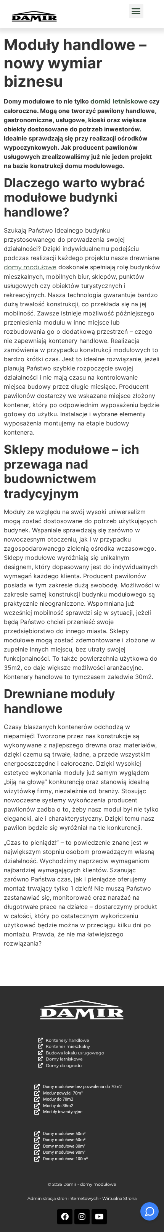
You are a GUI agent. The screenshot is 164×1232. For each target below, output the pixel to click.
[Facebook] (64, 1216)
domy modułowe (30, 267)
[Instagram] (82, 1216)
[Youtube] (99, 1216)
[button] (136, 11)
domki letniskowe (119, 101)
